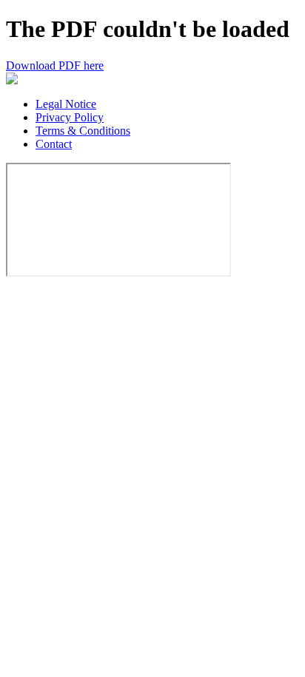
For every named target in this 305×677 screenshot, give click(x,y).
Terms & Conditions (83, 130)
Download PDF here (55, 65)
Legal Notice (66, 104)
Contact (54, 144)
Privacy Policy (70, 117)
